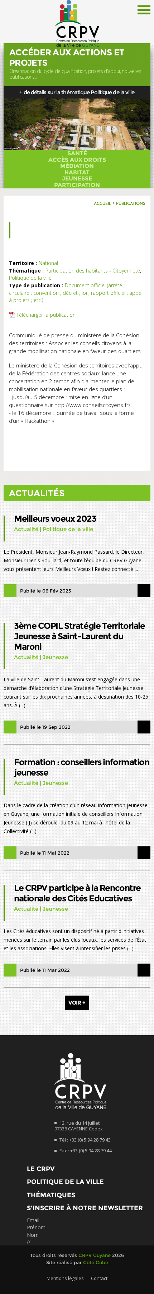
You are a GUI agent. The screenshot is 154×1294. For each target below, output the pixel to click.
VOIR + (76, 1002)
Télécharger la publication (46, 314)
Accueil (102, 204)
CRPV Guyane (94, 1255)
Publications (130, 204)
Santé (77, 153)
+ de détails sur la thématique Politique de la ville (76, 92)
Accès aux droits (77, 160)
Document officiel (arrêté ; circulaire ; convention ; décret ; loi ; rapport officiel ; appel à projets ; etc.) (76, 292)
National (48, 263)
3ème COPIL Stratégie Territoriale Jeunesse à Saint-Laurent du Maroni (79, 636)
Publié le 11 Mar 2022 (45, 970)
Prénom (36, 1227)
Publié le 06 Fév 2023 (45, 591)
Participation (77, 185)
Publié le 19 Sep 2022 (45, 727)
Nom (33, 1234)
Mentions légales (65, 1278)
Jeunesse (77, 178)
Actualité (26, 529)
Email (33, 1220)
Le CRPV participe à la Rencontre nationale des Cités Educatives (77, 893)
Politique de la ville (30, 277)
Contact (99, 1278)
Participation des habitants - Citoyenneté (92, 270)
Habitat (77, 172)
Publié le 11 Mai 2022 (44, 853)
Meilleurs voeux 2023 (55, 518)
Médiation (77, 166)
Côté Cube (95, 1262)
